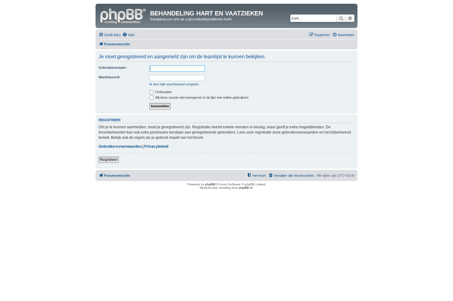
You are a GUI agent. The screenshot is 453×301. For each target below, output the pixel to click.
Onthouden (163, 92)
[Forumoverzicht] (123, 15)
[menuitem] (128, 35)
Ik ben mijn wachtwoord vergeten (174, 84)
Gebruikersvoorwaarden (120, 146)
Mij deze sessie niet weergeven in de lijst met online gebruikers (201, 97)
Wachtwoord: (109, 77)
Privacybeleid (156, 146)
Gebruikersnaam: (113, 67)
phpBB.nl (245, 187)
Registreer (108, 160)
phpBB (210, 184)
